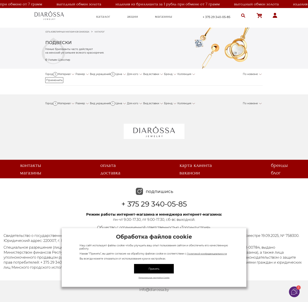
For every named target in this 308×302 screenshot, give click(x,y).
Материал (64, 74)
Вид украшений (101, 74)
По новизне (250, 74)
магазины (163, 16)
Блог (276, 173)
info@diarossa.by (154, 290)
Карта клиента (195, 165)
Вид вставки (151, 74)
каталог (103, 16)
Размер (80, 74)
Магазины (30, 173)
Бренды (279, 165)
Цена (118, 74)
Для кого (132, 74)
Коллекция (184, 74)
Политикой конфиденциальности (207, 253)
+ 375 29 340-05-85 (216, 17)
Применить (54, 80)
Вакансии (189, 173)
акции (132, 16)
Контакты (30, 165)
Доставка (110, 173)
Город (50, 74)
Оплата (108, 165)
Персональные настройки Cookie (154, 277)
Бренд (168, 74)
